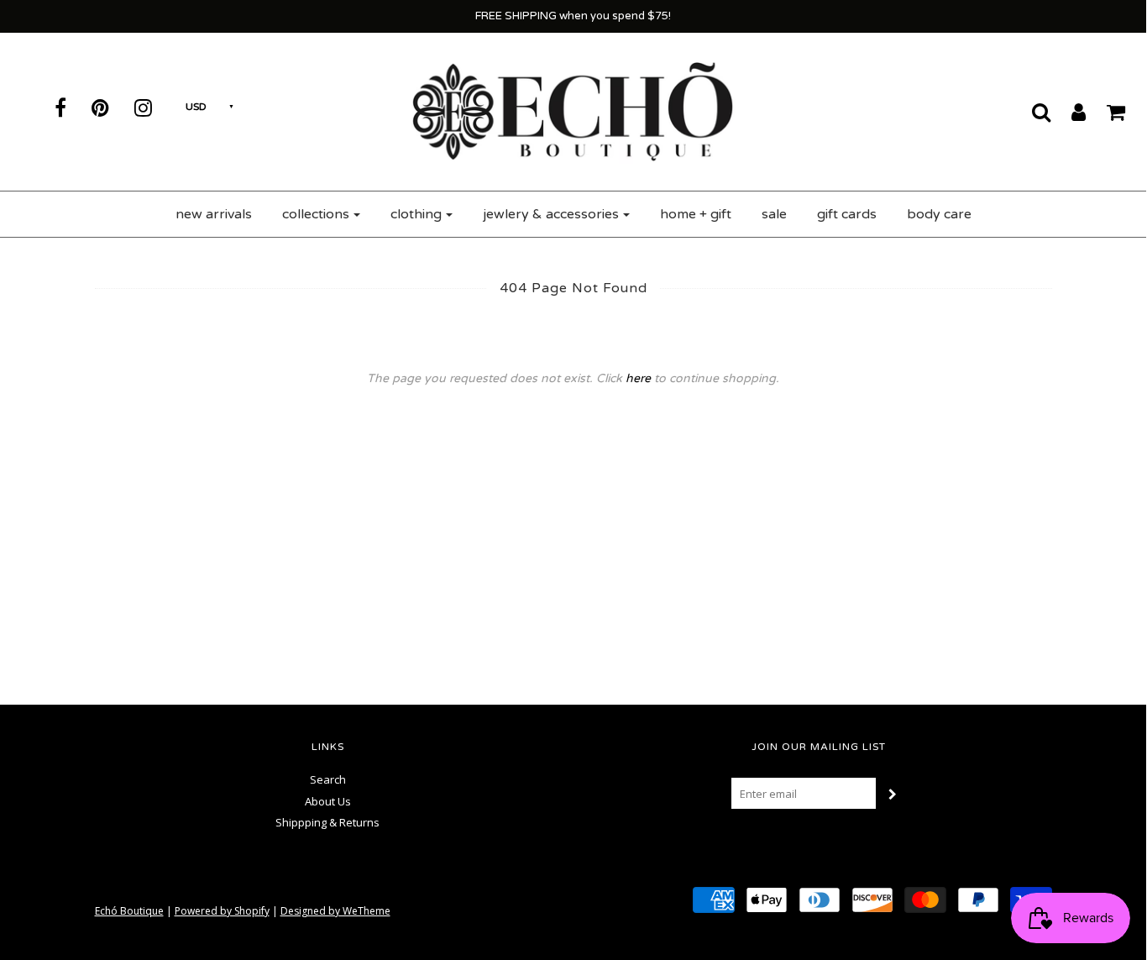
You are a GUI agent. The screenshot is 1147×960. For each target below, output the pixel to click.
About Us (328, 801)
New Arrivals (213, 214)
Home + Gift (695, 214)
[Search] (1030, 112)
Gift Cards (847, 214)
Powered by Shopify (222, 911)
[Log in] (1068, 112)
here (638, 378)
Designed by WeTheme (335, 911)
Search (328, 779)
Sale (774, 214)
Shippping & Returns (327, 822)
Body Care (939, 214)
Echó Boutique (129, 911)
